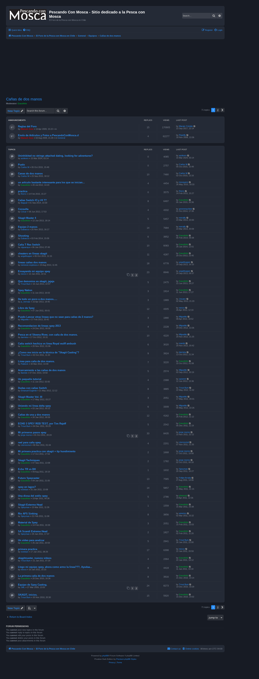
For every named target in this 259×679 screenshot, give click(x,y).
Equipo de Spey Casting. (32, 584)
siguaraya (25, 247)
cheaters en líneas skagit (32, 253)
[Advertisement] (120, 67)
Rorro (23, 194)
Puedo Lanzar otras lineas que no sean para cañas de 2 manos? (55, 316)
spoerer (182, 379)
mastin (182, 343)
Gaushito (22, 103)
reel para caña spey (29, 442)
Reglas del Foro (27, 126)
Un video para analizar (31, 540)
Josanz (182, 299)
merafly (182, 218)
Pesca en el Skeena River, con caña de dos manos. (48, 334)
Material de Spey (28, 522)
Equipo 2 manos (27, 226)
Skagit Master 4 (27, 218)
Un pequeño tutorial (29, 379)
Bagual (24, 203)
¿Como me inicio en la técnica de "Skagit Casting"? (48, 352)
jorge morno (26, 435)
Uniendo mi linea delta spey (34, 405)
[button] (222, 110)
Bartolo (24, 373)
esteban (24, 489)
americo (182, 513)
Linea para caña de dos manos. (36, 361)
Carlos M (25, 167)
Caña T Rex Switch (29, 244)
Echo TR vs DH (27, 469)
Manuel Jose (27, 129)
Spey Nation (25, 290)
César (24, 212)
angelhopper (26, 256)
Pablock (24, 364)
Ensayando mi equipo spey (34, 271)
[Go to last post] (194, 126)
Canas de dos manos (30, 173)
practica (22, 191)
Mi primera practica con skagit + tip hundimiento (46, 451)
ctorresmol (26, 445)
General (61, 138)
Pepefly (182, 135)
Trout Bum (26, 284)
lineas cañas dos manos (32, 262)
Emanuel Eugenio (29, 390)
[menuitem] (26, 30)
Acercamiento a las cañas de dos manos (41, 370)
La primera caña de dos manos (36, 575)
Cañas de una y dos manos (34, 414)
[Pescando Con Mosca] (28, 13)
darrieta (24, 337)
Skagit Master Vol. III (30, 396)
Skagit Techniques (29, 460)
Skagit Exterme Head (30, 504)
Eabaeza (25, 229)
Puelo (21, 164)
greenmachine (185, 209)
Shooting (23, 235)
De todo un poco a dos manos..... (37, 299)
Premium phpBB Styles (126, 659)
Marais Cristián (186, 126)
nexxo (24, 274)
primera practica (27, 549)
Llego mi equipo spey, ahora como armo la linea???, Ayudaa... (55, 567)
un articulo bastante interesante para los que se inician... (51, 182)
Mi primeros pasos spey (32, 432)
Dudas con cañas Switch (32, 388)
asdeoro (24, 158)
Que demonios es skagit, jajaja (36, 281)
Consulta (23, 209)
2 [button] (217, 110)
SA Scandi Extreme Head (32, 531)
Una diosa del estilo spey (33, 495)
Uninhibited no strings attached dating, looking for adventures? (55, 155)
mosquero (183, 182)
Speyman (183, 469)
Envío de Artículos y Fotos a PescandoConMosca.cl (48, 135)
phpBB (105, 656)
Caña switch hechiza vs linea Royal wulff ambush (47, 343)
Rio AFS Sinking (28, 513)
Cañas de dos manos (24, 99)
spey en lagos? (27, 487)
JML (23, 587)
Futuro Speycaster (28, 478)
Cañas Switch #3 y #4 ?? (32, 200)
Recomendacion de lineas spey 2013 (39, 325)
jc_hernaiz (25, 302)
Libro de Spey (26, 308)
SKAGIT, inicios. (27, 594)
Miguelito (25, 319)
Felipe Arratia (185, 478)
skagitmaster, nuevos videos (34, 558)
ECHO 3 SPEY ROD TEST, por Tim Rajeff (42, 423)
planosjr (183, 495)
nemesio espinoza (29, 265)
